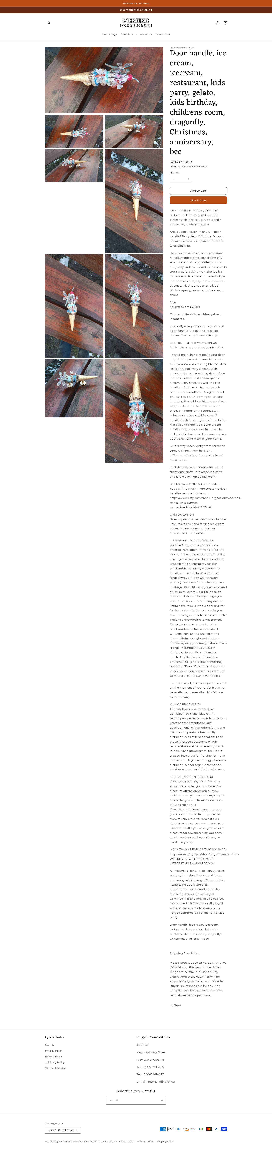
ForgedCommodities (65, 1141)
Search (49, 1045)
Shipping (175, 166)
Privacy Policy (54, 1050)
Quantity (175, 172)
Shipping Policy (55, 1062)
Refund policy (107, 1141)
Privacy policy (125, 1141)
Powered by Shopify (86, 1141)
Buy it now (198, 200)
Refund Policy (54, 1056)
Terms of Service (55, 1068)
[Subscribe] (162, 1100)
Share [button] (177, 1005)
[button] (48, 22)
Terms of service (144, 1141)
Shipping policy (165, 1141)
